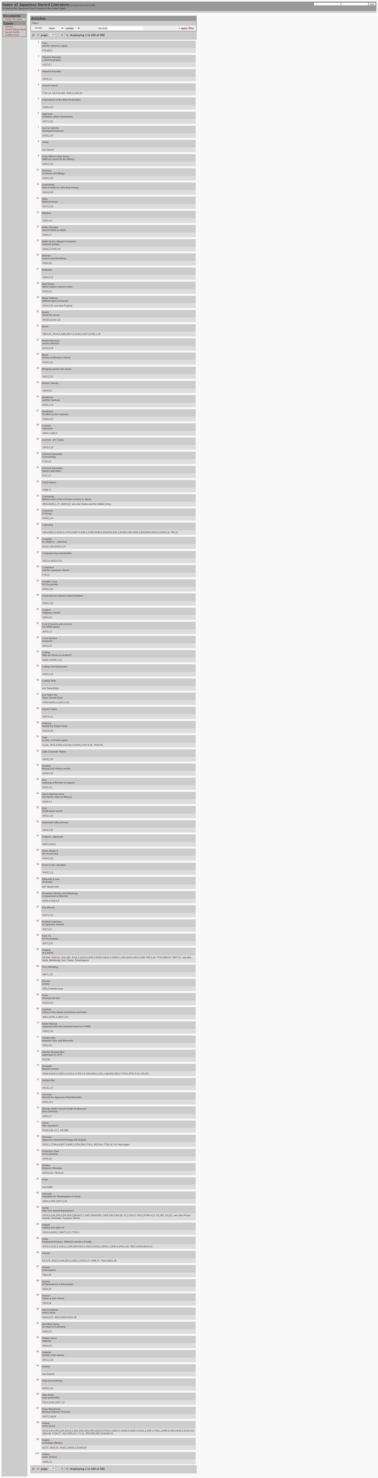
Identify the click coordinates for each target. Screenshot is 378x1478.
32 (37, 481)
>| (67, 35)
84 (37, 1224)
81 (37, 1178)
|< (33, 35)
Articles (9, 26)
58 (37, 850)
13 (37, 212)
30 (37, 453)
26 (37, 396)
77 (37, 1122)
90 (37, 1309)
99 (37, 1439)
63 (37, 920)
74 (37, 1079)
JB (43, 504)
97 (37, 1408)
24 (37, 368)
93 (37, 1351)
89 (37, 1294)
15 (37, 240)
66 (37, 966)
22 (37, 339)
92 (37, 1337)
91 (37, 1323)
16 (37, 254)
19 (37, 297)
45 (37, 665)
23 (37, 354)
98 (37, 1422)
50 (37, 736)
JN (43, 64)
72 (37, 1051)
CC (80, 1433)
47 (37, 694)
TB (43, 334)
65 (37, 949)
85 (37, 1238)
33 (37, 495)
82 (37, 1192)
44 (37, 651)
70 (37, 1022)
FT (43, 50)
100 (37, 1453)
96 (37, 1394)
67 (37, 980)
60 (37, 878)
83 (37, 1207)
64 (37, 935)
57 (37, 835)
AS (43, 490)
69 (37, 1008)
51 (37, 750)
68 (37, 994)
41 (37, 609)
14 (37, 226)
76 (37, 1107)
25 (37, 382)
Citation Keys (12, 35)
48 (37, 708)
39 (37, 580)
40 (37, 594)
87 (37, 1266)
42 (37, 623)
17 (37, 268)
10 (37, 169)
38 (37, 566)
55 (37, 807)
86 (37, 1252)
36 (37, 538)
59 (37, 864)
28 (37, 424)
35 (37, 524)
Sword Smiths (12, 32)
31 (37, 467)
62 (37, 906)
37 (37, 552)
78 (37, 1136)
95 (37, 1379)
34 (37, 509)
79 (37, 1150)
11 (38, 183)
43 (37, 637)
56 (37, 821)
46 (37, 679)
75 (37, 1093)
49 (37, 722)
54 (37, 793)
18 (37, 283)
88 (37, 1280)
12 (37, 198)
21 (37, 325)
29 (37, 439)
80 (37, 1164)
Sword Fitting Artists (15, 29)
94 (37, 1365)
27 (37, 410)
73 (37, 1065)
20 (37, 311)
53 (37, 779)
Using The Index (13, 19)
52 (37, 765)
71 (37, 1037)
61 (37, 892)
